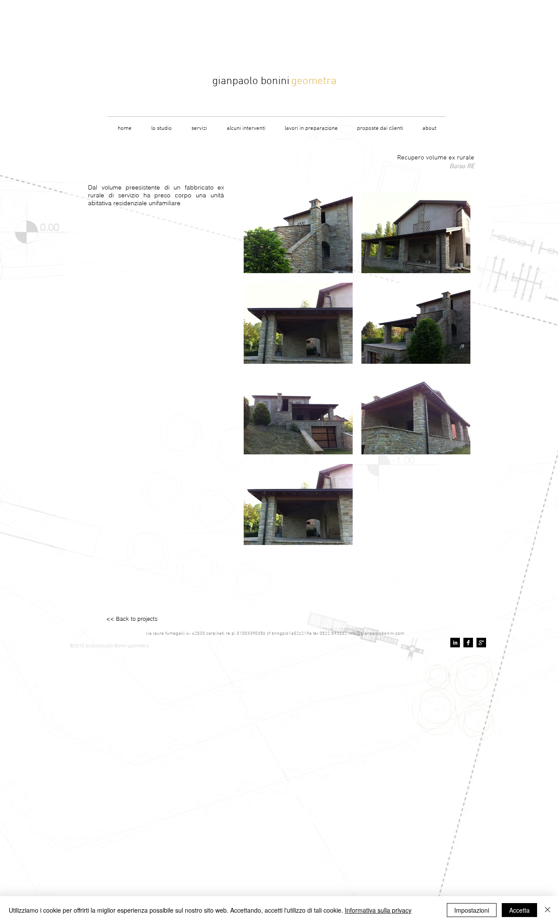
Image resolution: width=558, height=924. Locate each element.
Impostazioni (471, 910)
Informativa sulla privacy (378, 910)
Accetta (519, 910)
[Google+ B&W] (481, 642)
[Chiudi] (547, 910)
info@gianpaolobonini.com (376, 633)
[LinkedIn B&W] (455, 642)
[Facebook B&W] (468, 642)
